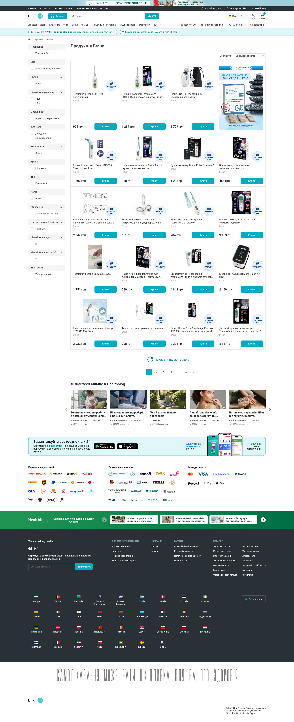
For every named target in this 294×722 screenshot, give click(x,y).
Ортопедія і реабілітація (225, 575)
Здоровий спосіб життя (254, 565)
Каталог (32, 8)
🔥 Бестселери (256, 25)
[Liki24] (35, 700)
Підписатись (84, 566)
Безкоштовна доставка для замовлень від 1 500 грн (151, 32)
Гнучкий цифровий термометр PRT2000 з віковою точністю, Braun (142, 96)
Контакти (45, 8)
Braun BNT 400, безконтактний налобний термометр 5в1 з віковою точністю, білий (93, 222)
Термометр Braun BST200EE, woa (92, 273)
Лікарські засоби (36, 25)
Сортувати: (226, 55)
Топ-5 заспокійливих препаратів (163, 414)
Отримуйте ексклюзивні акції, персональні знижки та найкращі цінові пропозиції (59, 557)
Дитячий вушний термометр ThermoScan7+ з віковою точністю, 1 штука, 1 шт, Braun (240, 331)
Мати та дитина (250, 546)
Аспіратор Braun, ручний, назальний (142, 328)
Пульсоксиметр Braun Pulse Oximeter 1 (192, 165)
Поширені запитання (86, 8)
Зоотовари (247, 560)
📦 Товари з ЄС (188, 25)
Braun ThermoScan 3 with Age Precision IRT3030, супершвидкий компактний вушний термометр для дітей (192, 331)
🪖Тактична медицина (212, 25)
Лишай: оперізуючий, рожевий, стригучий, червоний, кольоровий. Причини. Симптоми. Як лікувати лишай (205, 414)
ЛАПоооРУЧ (248, 556)
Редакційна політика (184, 551)
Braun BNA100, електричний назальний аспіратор (186, 96)
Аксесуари (247, 570)
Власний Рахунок (212, 8)
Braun (50, 39)
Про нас (104, 8)
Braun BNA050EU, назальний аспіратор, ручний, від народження (142, 221)
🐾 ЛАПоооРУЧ (236, 25)
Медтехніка (145, 25)
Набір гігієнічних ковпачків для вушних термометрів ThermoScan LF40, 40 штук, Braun (141, 276)
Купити (105, 126)
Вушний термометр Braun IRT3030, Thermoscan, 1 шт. (92, 167)
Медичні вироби (127, 25)
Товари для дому (250, 551)
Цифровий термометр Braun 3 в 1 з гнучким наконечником (142, 167)
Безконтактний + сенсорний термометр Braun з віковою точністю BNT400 (192, 276)
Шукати (152, 16)
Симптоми (247, 575)
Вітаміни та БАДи (80, 25)
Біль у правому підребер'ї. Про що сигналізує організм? (127, 414)
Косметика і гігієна (58, 25)
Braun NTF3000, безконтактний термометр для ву (237, 221)
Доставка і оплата (63, 8)
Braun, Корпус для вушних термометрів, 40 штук (234, 167)
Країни (154, 551)
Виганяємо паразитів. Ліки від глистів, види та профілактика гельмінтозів (247, 414)
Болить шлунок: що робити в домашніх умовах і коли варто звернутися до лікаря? (88, 414)
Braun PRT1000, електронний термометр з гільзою (187, 221)
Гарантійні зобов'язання (186, 546)
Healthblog (260, 8)
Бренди (39, 39)
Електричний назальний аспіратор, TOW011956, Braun (93, 330)
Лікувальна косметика (104, 25)
